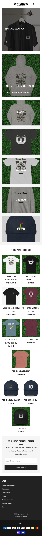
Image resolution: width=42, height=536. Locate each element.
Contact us (6, 493)
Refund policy (7, 503)
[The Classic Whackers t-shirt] (31, 296)
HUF (20, 523)
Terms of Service (8, 500)
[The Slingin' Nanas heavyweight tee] (11, 328)
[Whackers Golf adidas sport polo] (11, 296)
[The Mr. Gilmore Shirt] (21, 359)
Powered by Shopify (21, 516)
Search (4, 496)
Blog (3, 507)
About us (5, 489)
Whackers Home (8, 486)
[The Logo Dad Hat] (31, 388)
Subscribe (20, 467)
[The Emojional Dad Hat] (11, 388)
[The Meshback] (21, 416)
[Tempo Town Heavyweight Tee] (11, 264)
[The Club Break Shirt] (31, 328)
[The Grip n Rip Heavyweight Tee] (31, 264)
